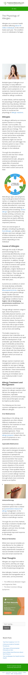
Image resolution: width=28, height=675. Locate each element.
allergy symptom (8, 435)
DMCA (12, 673)
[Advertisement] (14, 49)
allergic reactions (17, 112)
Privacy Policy (8, 672)
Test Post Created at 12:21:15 (11, 642)
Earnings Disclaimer (18, 673)
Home (3, 672)
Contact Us (20, 672)
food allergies (6, 231)
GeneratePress (17, 667)
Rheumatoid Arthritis (9, 290)
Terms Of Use (14, 672)
